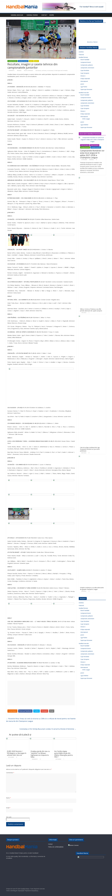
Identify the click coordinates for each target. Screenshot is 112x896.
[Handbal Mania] (8, 15)
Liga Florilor (83, 87)
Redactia (19, 70)
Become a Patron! (92, 42)
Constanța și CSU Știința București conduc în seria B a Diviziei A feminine (48, 729)
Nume (8, 798)
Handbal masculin (17, 15)
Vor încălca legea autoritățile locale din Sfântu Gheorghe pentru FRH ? (63, 754)
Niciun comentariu (28, 70)
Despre (51, 15)
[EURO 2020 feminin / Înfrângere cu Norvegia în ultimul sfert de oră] (17, 739)
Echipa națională (85, 78)
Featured (81, 54)
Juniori (31, 61)
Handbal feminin (32, 15)
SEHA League (86, 119)
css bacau (43, 70)
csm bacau (38, 70)
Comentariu (10, 772)
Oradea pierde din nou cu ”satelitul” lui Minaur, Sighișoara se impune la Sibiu (40, 754)
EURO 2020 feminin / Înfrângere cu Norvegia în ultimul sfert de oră (16, 753)
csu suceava (50, 70)
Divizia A (82, 76)
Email (51, 711)
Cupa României (84, 70)
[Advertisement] (41, 693)
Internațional (84, 81)
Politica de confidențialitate (55, 847)
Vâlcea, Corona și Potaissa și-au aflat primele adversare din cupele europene (91, 310)
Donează (44, 711)
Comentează (12, 711)
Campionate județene (86, 65)
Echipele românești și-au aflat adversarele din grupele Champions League (92, 588)
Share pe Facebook (25, 711)
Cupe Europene (84, 73)
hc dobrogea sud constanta (60, 70)
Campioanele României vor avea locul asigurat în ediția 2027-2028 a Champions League (92, 154)
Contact (44, 15)
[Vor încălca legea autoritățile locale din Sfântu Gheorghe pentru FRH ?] (64, 739)
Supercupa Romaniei (86, 89)
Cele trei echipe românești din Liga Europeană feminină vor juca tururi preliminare (90, 449)
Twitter (36, 711)
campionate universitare (87, 68)
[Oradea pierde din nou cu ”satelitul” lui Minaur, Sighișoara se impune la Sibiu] (41, 739)
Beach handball (84, 59)
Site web (8, 817)
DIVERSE (81, 52)
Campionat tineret (85, 62)
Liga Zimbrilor (84, 125)
